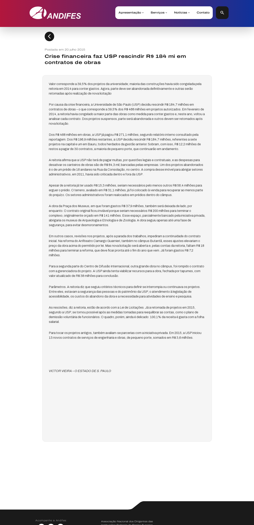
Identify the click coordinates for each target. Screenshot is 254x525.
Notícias (180, 12)
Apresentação (129, 12)
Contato (203, 12)
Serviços (158, 12)
